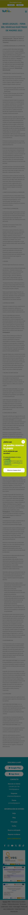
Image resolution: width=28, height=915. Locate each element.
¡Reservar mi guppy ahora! (14, 470)
